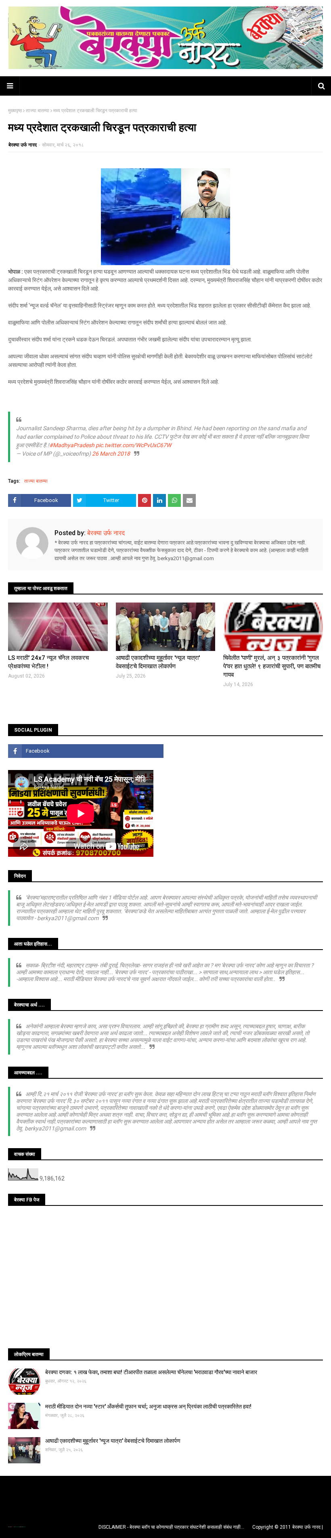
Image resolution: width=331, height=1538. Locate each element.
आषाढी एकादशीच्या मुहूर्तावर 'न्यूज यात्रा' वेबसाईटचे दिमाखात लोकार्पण (158, 662)
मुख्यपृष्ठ (15, 110)
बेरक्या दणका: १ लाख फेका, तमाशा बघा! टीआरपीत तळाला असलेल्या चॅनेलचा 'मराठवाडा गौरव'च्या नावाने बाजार (151, 1372)
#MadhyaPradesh (71, 445)
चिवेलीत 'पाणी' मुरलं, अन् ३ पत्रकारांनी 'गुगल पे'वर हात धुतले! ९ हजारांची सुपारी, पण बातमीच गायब (272, 666)
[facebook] (85, 751)
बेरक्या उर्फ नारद (22, 145)
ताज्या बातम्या (37, 110)
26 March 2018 (111, 453)
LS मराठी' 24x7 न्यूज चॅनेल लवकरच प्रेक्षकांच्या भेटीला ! (48, 662)
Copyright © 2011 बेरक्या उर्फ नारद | (287, 1527)
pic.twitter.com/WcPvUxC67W (133, 445)
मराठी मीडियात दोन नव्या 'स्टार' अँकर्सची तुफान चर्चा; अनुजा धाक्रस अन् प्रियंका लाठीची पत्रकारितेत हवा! (148, 1406)
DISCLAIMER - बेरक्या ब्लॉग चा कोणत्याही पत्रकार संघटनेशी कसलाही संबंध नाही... (171, 1527)
